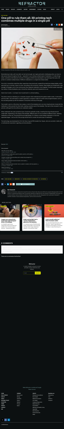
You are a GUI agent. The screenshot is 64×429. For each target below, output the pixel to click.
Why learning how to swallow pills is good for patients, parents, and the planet (17, 154)
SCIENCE (19, 393)
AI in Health (35, 400)
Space (18, 405)
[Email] (62, 25)
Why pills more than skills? (7, 150)
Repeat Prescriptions (6, 167)
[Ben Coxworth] (3, 191)
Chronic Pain (3, 206)
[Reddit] (59, 25)
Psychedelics (35, 405)
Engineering (51, 395)
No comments (26, 184)
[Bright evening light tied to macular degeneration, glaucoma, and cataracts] (32, 210)
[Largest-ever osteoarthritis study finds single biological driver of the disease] (10, 210)
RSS (2, 409)
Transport (50, 400)
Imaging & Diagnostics (37, 402)
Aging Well (25, 206)
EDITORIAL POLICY (5, 400)
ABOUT (2, 398)
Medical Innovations (37, 398)
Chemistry (19, 398)
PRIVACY (3, 405)
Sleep (34, 414)
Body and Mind (4, 15)
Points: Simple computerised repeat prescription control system (14, 160)
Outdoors (50, 398)
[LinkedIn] (57, 25)
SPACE (44, 9)
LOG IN (57, 9)
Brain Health (35, 396)
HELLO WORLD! (4, 395)
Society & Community (50, 206)
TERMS (2, 403)
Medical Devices (36, 403)
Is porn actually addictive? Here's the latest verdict (53, 220)
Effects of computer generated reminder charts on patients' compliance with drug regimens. (20, 163)
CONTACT (3, 407)
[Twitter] (54, 25)
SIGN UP (52, 9)
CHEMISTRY (19, 9)
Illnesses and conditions (38, 395)
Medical (18, 402)
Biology (18, 396)
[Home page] (32, 4)
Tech (49, 396)
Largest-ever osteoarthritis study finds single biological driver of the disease (8, 221)
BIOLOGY (13, 9)
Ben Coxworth (11, 189)
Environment (19, 395)
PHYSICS (39, 9)
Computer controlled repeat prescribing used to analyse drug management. (16, 157)
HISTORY (26, 9)
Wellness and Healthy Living (38, 407)
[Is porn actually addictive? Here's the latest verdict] (54, 210)
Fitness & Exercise (36, 412)
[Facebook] (52, 25)
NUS (7, 144)
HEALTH (7, 9)
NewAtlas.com (51, 393)
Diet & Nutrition (36, 410)
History (18, 400)
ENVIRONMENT (32, 9)
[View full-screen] (61, 29)
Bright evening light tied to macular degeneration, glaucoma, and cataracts (30, 221)
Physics (18, 403)
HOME (2, 9)
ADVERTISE (3, 402)
